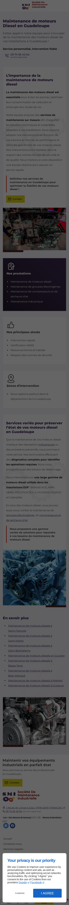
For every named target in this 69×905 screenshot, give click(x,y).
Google (23, 882)
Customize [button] (20, 893)
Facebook (36, 882)
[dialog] (34, 877)
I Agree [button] (47, 893)
